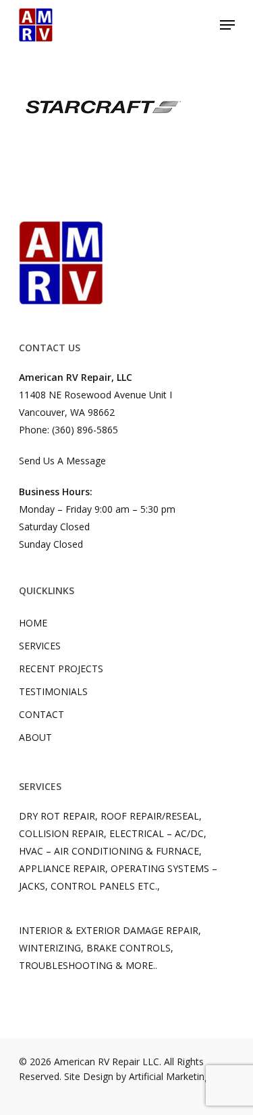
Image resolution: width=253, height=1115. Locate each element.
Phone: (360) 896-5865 (68, 429)
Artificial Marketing (169, 1076)
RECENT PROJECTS (61, 668)
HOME (33, 622)
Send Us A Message (62, 460)
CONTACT (41, 714)
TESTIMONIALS (53, 691)
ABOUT (35, 737)
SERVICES (40, 645)
